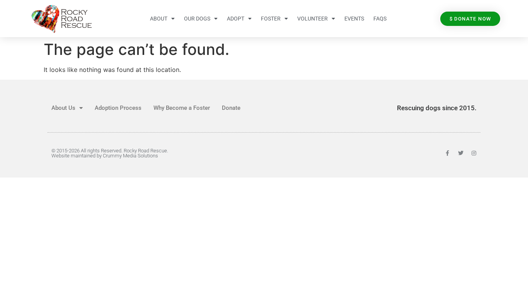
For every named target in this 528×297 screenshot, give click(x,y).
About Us (63, 107)
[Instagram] (474, 153)
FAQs (380, 18)
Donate (231, 107)
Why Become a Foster (181, 107)
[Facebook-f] (447, 153)
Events (354, 18)
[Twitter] (460, 153)
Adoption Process (118, 107)
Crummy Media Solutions (130, 156)
